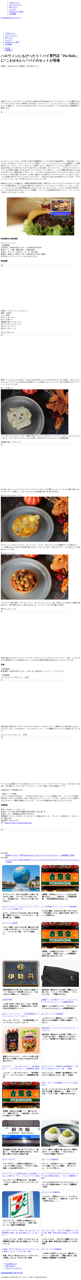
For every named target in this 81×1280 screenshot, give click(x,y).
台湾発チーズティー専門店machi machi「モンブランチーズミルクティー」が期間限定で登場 (39, 855)
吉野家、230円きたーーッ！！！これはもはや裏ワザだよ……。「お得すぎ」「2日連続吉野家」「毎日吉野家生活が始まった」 (59, 897)
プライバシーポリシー (13, 1268)
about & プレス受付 (16, 11)
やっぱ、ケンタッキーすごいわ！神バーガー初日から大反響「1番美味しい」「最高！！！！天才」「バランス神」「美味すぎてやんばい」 (60, 1091)
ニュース (12, 9)
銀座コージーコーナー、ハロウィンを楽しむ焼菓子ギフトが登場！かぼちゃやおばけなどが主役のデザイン (20, 1058)
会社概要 (12, 14)
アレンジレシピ (15, 5)
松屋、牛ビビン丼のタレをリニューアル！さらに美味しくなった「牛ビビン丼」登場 (20, 1257)
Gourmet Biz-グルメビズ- (12, 1273)
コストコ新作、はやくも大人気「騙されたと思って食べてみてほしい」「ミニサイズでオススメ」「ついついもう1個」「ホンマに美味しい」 (20, 930)
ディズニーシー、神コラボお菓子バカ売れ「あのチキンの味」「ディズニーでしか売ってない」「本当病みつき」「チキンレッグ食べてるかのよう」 (20, 898)
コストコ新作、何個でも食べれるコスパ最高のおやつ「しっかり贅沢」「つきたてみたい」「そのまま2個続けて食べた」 (60, 1152)
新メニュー (13, 7)
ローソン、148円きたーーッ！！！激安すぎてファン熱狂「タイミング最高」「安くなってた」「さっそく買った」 (59, 1166)
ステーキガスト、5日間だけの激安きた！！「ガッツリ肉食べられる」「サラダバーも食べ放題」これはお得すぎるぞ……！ (20, 1166)
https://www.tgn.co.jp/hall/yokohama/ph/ (18, 823)
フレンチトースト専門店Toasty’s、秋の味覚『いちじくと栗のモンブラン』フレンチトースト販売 (20, 1182)
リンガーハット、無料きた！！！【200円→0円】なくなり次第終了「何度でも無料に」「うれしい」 (60, 1020)
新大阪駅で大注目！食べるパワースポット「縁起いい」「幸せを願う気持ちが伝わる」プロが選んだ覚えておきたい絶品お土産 (20, 1152)
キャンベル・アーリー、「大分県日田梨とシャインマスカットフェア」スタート (20, 1021)
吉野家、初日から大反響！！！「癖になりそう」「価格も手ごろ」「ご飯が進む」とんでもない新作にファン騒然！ (20, 1113)
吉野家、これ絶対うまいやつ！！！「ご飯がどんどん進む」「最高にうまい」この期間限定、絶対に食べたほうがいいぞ (60, 953)
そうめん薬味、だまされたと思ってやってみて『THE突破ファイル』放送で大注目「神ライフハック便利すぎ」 (60, 913)
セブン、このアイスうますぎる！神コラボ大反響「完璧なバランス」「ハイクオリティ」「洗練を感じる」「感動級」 (20, 915)
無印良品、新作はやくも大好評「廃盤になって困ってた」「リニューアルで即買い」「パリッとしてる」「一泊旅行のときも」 (60, 992)
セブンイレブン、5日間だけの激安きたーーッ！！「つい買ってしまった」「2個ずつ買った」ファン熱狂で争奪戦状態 (20, 1223)
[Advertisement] (39, 25)
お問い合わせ (10, 1266)
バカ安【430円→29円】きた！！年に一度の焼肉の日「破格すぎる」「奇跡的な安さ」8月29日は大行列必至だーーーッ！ (20, 1006)
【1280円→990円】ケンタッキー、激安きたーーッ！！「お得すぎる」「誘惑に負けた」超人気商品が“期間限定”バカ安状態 (60, 1255)
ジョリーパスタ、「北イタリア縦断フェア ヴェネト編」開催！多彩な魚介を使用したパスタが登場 (60, 1241)
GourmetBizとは (11, 1264)
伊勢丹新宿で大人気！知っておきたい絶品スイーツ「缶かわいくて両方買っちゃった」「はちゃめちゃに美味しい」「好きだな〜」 (20, 992)
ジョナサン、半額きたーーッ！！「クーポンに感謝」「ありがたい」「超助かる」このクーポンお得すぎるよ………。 (60, 1198)
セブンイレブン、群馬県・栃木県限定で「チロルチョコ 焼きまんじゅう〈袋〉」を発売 (60, 1074)
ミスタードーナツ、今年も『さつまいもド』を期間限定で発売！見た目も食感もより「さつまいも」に (20, 1241)
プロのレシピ (14, 3)
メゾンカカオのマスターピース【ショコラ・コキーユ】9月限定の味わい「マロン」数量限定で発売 (60, 1184)
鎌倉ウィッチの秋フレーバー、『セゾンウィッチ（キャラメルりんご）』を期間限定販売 (60, 1007)
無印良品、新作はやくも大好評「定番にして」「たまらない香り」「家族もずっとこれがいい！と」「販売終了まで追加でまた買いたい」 (60, 1037)
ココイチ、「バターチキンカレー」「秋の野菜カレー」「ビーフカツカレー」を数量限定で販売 (20, 1075)
